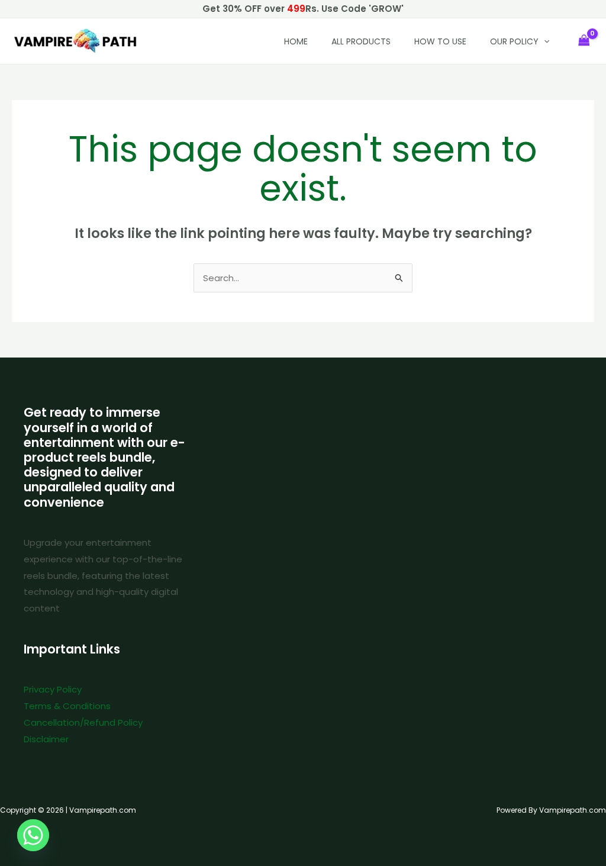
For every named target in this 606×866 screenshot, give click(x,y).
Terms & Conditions (67, 706)
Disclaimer (46, 739)
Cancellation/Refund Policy (83, 722)
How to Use (440, 41)
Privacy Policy (53, 689)
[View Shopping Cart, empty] (584, 41)
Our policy (514, 41)
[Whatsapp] (33, 835)
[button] (544, 41)
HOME (296, 41)
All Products (361, 41)
